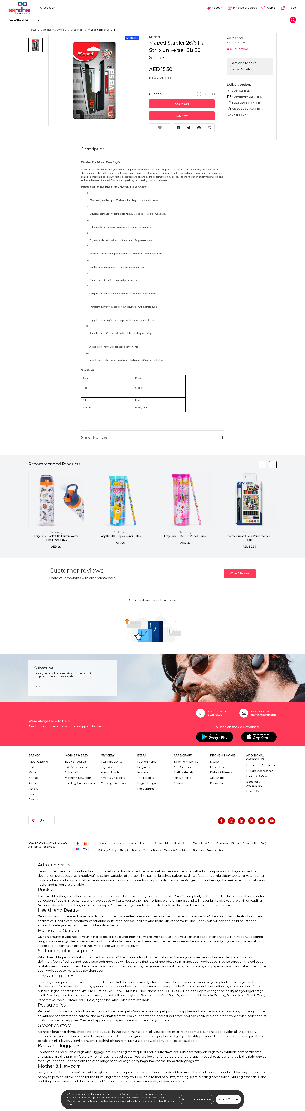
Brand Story (182, 843)
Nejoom (242, 42)
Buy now (182, 116)
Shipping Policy (129, 850)
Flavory (33, 788)
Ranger (33, 799)
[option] (94, 80)
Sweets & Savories (113, 777)
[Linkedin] (241, 820)
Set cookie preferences (196, 1099)
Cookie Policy (152, 850)
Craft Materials (183, 772)
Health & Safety (256, 776)
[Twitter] (261, 820)
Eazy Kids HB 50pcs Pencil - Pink (185, 536)
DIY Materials (182, 777)
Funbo (32, 794)
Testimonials (215, 850)
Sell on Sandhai (242, 69)
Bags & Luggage (148, 783)
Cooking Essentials (113, 783)
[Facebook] (221, 820)
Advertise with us (125, 843)
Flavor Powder (111, 772)
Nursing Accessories (259, 771)
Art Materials (182, 767)
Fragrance (144, 767)
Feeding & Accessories (80, 783)
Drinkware (217, 783)
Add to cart (182, 104)
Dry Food (107, 767)
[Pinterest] (251, 820)
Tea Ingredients (111, 761)
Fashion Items (146, 761)
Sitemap (198, 850)
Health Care (254, 791)
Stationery (77, 29)
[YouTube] (271, 820)
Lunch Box (217, 767)
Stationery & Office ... (53, 29)
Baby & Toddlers (75, 761)
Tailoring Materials (186, 761)
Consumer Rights (228, 843)
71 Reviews (241, 48)
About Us (104, 843)
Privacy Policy (107, 850)
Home (32, 29)
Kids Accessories (76, 767)
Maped (154, 37)
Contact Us (250, 843)
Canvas (178, 783)
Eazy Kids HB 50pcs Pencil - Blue (121, 536)
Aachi (32, 783)
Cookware (217, 777)
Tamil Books (145, 777)
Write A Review (239, 573)
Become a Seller (150, 843)
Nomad (33, 777)
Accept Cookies (228, 1099)
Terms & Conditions (177, 850)
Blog (168, 843)
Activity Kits (72, 772)
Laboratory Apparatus (261, 765)
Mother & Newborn (78, 777)
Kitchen (215, 761)
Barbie (32, 767)
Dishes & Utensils (221, 772)
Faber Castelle (38, 761)
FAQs (264, 843)
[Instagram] (231, 820)
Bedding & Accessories (254, 783)
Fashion (142, 772)
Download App (203, 843)
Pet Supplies (145, 788)
